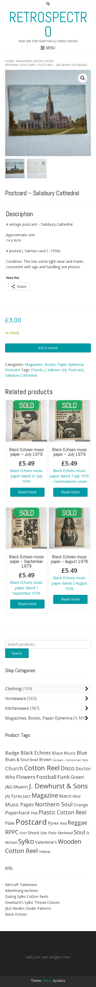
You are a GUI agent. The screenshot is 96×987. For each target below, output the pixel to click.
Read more (27, 492)
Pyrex (53, 823)
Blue (82, 752)
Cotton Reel (42, 767)
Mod (76, 796)
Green (77, 777)
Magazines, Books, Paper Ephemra (54, 364)
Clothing (13, 688)
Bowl (34, 759)
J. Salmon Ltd (55, 369)
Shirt (23, 833)
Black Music (64, 753)
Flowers (25, 776)
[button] (82, 78)
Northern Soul (54, 804)
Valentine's (46, 842)
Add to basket (48, 347)
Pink (34, 812)
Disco (67, 768)
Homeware (15, 698)
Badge (12, 752)
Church (36, 369)
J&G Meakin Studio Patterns (28, 908)
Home (9, 61)
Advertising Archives (21, 890)
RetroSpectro (48, 24)
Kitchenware (17, 708)
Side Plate (48, 832)
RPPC (11, 832)
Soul (79, 832)
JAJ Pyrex (13, 796)
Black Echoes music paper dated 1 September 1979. (26, 575)
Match (65, 796)
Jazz (27, 796)
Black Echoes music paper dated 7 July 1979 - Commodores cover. (69, 465)
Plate (10, 823)
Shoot (33, 833)
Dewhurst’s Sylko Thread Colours (32, 902)
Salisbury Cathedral (21, 375)
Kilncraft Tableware (21, 884)
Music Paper (19, 804)
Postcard (28, 65)
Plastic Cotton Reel (63, 812)
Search (17, 653)
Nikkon (47, 980)
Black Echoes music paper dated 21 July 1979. (26, 465)
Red (63, 823)
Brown (45, 759)
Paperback (17, 812)
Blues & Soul (17, 759)
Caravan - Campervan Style (70, 760)
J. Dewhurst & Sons (58, 785)
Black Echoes (35, 752)
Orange (81, 805)
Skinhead (65, 832)
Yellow (44, 851)
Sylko (26, 841)
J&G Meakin (16, 787)
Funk (63, 776)
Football (46, 776)
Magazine (45, 795)
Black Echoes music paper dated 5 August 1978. (69, 572)
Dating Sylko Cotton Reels (26, 896)
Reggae (77, 822)
